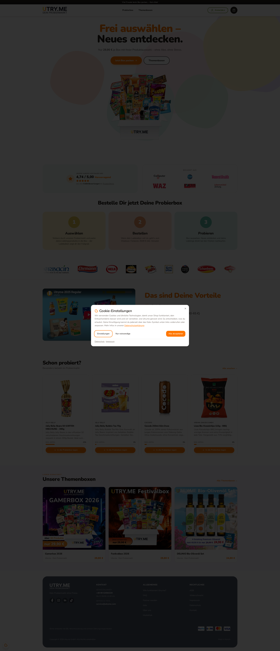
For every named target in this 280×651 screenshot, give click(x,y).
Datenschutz (100, 341)
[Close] (185, 308)
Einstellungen (103, 333)
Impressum (110, 341)
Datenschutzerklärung (134, 325)
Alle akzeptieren (175, 333)
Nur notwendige (123, 333)
